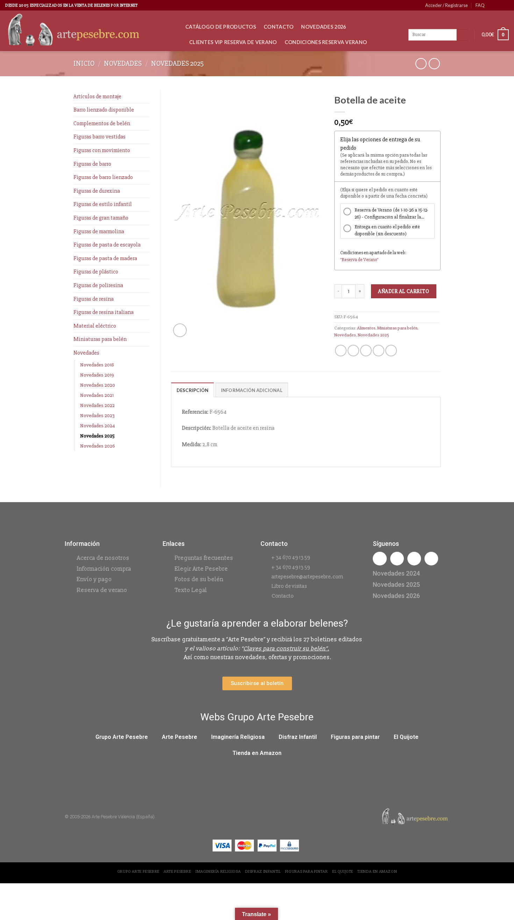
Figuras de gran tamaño (100, 217)
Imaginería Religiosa (238, 737)
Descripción (193, 390)
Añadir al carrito (403, 291)
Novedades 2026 (323, 27)
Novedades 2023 (97, 416)
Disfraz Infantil (298, 737)
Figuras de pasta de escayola (107, 244)
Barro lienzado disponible (103, 109)
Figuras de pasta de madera (105, 258)
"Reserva (349, 260)
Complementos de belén (101, 123)
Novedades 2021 (97, 395)
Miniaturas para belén (100, 339)
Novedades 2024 (97, 426)
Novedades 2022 (97, 405)
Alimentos (366, 328)
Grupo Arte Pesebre (121, 737)
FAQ (480, 5)
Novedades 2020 (97, 385)
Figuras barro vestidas (99, 136)
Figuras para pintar (355, 737)
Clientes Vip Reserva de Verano (233, 42)
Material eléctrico (94, 325)
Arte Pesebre (179, 737)
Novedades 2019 (97, 375)
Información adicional (252, 390)
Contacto (278, 27)
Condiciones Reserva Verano (326, 42)
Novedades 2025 (177, 63)
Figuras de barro (92, 164)
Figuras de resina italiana (103, 312)
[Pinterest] (431, 558)
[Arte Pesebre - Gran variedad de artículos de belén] (90, 30)
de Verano (367, 260)
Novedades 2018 (97, 365)
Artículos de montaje (97, 96)
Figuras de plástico (95, 271)
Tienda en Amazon (257, 753)
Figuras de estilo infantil (102, 204)
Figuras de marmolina (98, 231)
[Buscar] (462, 35)
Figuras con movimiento (101, 150)
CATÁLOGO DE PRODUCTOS (220, 27)
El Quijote (406, 737)
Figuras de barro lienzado (103, 177)
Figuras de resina (93, 298)
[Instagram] (397, 558)
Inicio (84, 63)
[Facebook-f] (379, 558)
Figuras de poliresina (98, 285)
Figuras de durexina (96, 190)
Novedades (123, 63)
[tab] (192, 390)
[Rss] (414, 558)
